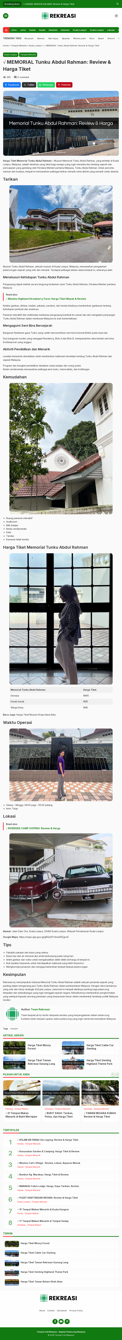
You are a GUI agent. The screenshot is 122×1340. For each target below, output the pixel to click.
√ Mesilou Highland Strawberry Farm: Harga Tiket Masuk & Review (46, 298)
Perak (20, 1214)
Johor (14, 30)
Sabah (20, 1155)
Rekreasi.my (9, 982)
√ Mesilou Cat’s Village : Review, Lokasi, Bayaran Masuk (48, 1163)
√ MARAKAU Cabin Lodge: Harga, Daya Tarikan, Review (48, 1186)
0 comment (23, 77)
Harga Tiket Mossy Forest (35, 1243)
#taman (41, 38)
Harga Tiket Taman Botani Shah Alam (41, 1281)
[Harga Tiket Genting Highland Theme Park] (73, 1062)
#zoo (92, 38)
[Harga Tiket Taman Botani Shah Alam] (12, 1282)
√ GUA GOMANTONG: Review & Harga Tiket (44, 4)
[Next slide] (117, 1074)
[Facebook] (55, 1321)
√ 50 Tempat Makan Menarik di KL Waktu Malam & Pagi (96, 1116)
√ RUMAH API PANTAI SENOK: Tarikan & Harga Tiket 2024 (59, 1116)
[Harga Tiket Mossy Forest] (14, 1047)
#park (101, 38)
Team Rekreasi (40, 1009)
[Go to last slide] (113, 1074)
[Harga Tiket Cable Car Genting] (73, 1047)
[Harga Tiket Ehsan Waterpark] (22, 1093)
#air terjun (53, 38)
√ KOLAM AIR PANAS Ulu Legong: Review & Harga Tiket (47, 1139)
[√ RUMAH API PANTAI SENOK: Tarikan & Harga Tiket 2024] (61, 1093)
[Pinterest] (67, 1321)
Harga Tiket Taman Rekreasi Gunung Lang (44, 1262)
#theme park (79, 38)
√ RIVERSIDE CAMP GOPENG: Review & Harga (33, 828)
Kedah (32, 30)
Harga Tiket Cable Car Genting (38, 1252)
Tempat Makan (105, 1109)
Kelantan (53, 30)
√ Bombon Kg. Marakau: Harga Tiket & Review (43, 1174)
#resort (111, 38)
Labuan (111, 30)
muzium (14, 1028)
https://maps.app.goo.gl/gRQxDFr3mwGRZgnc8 (44, 937)
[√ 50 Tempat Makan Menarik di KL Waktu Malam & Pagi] (100, 1093)
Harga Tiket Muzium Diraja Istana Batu (36, 714)
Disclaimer (62, 1310)
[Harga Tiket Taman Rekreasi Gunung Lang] (14, 1062)
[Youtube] (61, 1321)
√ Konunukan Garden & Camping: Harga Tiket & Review (48, 1151)
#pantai (66, 38)
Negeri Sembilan (13, 1109)
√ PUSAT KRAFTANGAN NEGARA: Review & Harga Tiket (47, 1197)
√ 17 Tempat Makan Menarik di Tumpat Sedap (43, 1221)
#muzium (29, 38)
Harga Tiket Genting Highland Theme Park (44, 1272)
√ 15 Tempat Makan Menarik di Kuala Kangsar (43, 1209)
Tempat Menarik (28, 54)
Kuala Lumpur (80, 30)
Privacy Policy (76, 1310)
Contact (51, 1310)
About (42, 1310)
